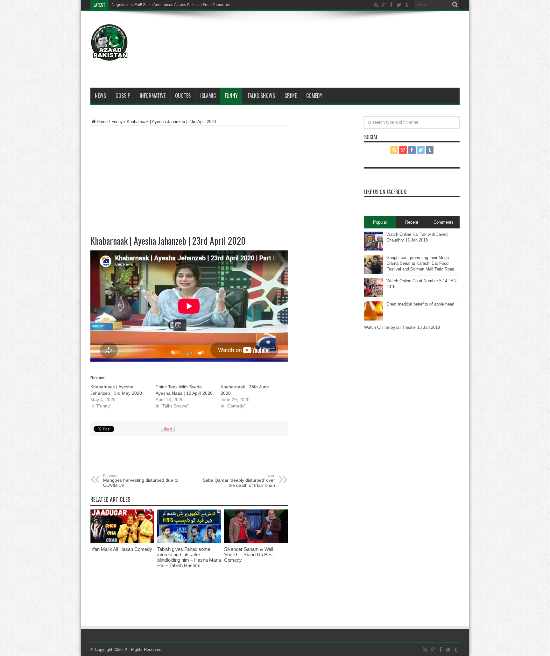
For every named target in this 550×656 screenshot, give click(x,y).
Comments (444, 222)
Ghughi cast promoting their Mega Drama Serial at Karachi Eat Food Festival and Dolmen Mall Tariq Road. (420, 263)
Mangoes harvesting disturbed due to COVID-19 (140, 481)
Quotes (183, 95)
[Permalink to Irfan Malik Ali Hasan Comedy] (122, 541)
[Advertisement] (344, 35)
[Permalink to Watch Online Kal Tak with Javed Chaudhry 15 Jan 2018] (373, 249)
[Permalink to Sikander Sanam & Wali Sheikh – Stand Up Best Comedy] (256, 541)
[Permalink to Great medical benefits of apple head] (373, 319)
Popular (380, 222)
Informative (153, 95)
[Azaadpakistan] (109, 56)
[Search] (455, 5)
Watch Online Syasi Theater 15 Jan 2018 (402, 327)
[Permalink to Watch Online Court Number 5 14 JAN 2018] (373, 295)
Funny (231, 95)
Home (102, 121)
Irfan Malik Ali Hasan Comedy (121, 549)
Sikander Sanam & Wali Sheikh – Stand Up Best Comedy (249, 554)
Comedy (314, 95)
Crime (291, 95)
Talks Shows (261, 95)
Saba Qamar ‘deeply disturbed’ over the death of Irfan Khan (239, 481)
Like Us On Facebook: (385, 192)
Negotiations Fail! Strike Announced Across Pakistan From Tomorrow (171, 5)
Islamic (208, 95)
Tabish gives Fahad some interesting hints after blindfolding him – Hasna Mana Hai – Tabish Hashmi (189, 557)
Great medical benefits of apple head (420, 304)
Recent (411, 222)
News (100, 95)
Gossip (123, 95)
